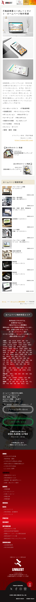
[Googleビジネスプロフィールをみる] (24, 589)
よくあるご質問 (9, 468)
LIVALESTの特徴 (10, 456)
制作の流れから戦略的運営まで (14, 463)
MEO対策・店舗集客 (11, 511)
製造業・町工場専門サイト (13, 480)
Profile (5, 518)
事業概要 (7, 489)
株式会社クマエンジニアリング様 (15, 538)
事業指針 (7, 498)
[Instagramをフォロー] (20, 589)
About (5, 487)
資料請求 (26, 3)
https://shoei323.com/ (24, 140)
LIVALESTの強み (10, 466)
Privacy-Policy (30, 598)
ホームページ (9, 509)
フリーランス (9, 514)
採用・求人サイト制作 (12, 482)
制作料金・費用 (9, 458)
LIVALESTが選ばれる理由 (13, 461)
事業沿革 (7, 496)
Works (5, 503)
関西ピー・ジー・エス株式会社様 (15, 533)
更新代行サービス (10, 475)
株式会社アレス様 (10, 528)
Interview (7, 526)
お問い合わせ (32, 3)
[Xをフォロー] (11, 589)
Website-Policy (20, 598)
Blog (4, 507)
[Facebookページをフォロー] (16, 589)
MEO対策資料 (9, 547)
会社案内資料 (9, 545)
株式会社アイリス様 (11, 536)
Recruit (6, 522)
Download (7, 542)
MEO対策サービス (10, 477)
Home (5, 454)
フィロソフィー (9, 491)
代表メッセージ (9, 494)
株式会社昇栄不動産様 (12, 531)
